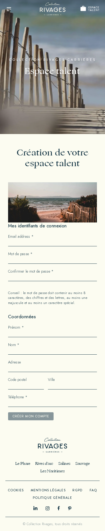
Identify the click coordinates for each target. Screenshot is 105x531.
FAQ (93, 490)
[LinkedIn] (35, 508)
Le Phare (22, 463)
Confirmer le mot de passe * (31, 271)
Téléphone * (17, 397)
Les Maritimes (52, 471)
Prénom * (16, 327)
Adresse (14, 362)
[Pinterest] (70, 508)
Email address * (21, 236)
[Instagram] (48, 508)
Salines (64, 463)
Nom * (14, 345)
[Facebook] (59, 508)
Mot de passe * (20, 254)
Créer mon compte (30, 416)
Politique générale (52, 497)
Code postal (17, 379)
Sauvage (82, 463)
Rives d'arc (44, 463)
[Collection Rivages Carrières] (52, 8)
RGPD (77, 490)
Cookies (16, 490)
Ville (51, 379)
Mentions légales (48, 490)
